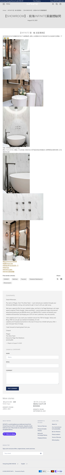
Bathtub (15, 279)
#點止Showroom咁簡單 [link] (10, 261)
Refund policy (55, 440)
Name (8, 353)
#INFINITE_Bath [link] (7, 269)
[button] (57, 4)
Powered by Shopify (19, 471)
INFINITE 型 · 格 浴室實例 (14, 10)
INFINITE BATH (10, 471)
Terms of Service (42, 426)
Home (4, 10)
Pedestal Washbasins (36, 279)
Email (8, 362)
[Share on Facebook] (61, 279)
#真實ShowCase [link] (8, 263)
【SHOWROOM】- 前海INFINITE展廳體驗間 (35, 10)
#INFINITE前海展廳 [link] (8, 271)
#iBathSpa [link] (6, 267)
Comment (9, 370)
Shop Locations (56, 434)
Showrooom (7, 283)
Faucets (23, 279)
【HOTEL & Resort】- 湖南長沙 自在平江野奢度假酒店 (39, 404)
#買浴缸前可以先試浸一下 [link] (10, 265)
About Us (54, 424)
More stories (8, 398)
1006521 (6, 279)
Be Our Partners (56, 431)
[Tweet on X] (57, 279)
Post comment (12, 388)
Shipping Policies (42, 438)
